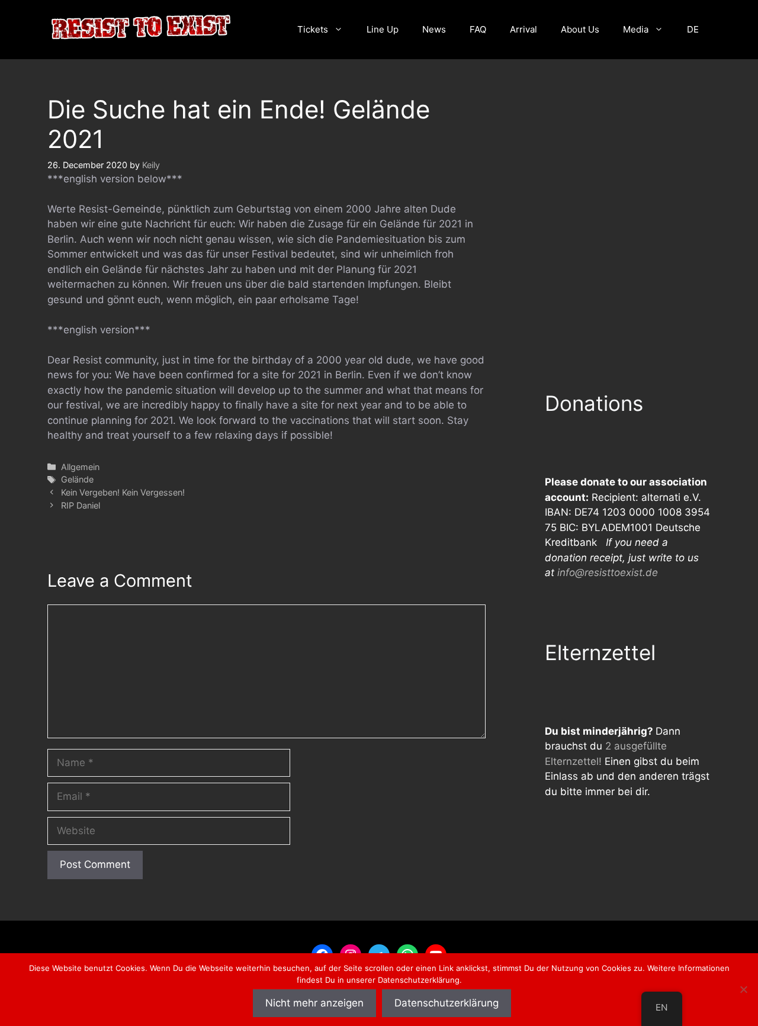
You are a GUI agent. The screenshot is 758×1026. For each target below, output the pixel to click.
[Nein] (743, 989)
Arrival (523, 29)
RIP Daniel (80, 505)
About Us (580, 29)
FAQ (478, 29)
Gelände (77, 479)
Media (635, 29)
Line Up (383, 29)
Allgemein (80, 467)
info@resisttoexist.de (607, 572)
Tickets (312, 29)
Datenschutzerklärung (446, 1003)
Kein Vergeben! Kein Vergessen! (123, 492)
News (434, 29)
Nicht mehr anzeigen (314, 1003)
